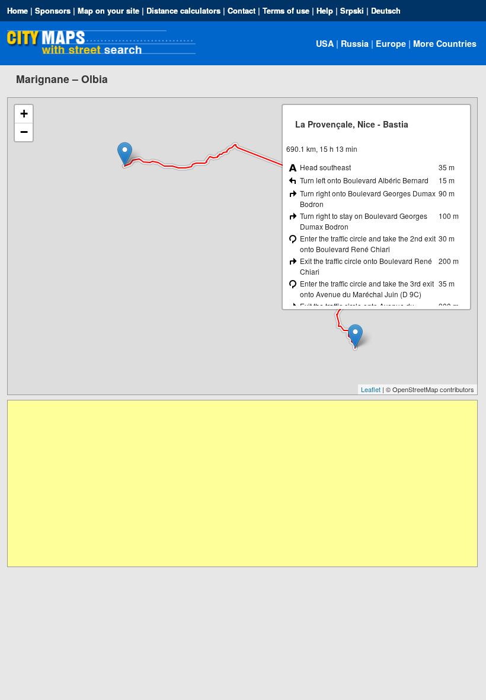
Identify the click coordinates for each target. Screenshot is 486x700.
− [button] (24, 132)
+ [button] (24, 113)
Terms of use (286, 10)
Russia (355, 43)
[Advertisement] (242, 483)
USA (325, 43)
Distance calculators (183, 10)
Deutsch (386, 10)
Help (324, 10)
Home (17, 10)
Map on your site (108, 10)
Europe (391, 43)
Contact (241, 10)
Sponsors (53, 10)
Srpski (352, 10)
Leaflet (371, 389)
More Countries (445, 43)
